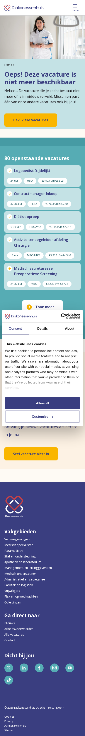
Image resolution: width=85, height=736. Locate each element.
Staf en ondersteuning (20, 556)
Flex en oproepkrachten (21, 596)
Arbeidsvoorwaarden (19, 629)
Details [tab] (42, 328)
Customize (40, 416)
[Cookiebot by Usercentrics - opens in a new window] (61, 316)
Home (8, 65)
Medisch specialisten (18, 545)
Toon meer (44, 306)
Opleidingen (12, 602)
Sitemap (9, 730)
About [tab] (70, 328)
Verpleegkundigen (17, 539)
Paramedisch (13, 550)
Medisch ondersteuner (20, 573)
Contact (9, 640)
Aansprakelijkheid (15, 725)
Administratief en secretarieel (25, 579)
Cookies (9, 716)
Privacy (8, 721)
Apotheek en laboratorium (22, 562)
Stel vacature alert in (31, 453)
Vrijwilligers (12, 591)
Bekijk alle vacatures (30, 120)
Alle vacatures (14, 634)
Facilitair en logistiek (18, 585)
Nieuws (9, 623)
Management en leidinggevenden (28, 568)
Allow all (42, 403)
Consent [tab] (15, 328)
